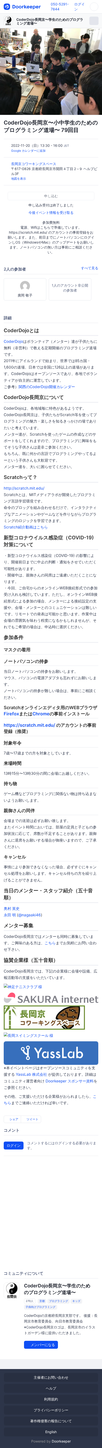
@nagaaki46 (29, 915)
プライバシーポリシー (51, 1410)
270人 (29, 1301)
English (51, 1432)
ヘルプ (51, 1388)
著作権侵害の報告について (51, 1421)
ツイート (32, 1119)
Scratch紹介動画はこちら (26, 527)
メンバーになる (42, 1345)
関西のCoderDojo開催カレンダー (47, 386)
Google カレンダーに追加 (28, 150)
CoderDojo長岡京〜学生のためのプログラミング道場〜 (49, 21)
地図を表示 (18, 178)
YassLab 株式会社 (31, 1074)
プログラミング (58, 1301)
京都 (42, 1301)
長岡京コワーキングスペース (34, 164)
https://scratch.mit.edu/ (29, 725)
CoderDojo (13, 341)
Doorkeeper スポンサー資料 (70, 1081)
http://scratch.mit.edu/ (24, 488)
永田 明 (10, 915)
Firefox (11, 713)
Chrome (41, 713)
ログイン (14, 1145)
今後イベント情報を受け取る (51, 212)
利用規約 (51, 1399)
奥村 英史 (12, 908)
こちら (50, 943)
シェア (13, 1119)
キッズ (76, 1301)
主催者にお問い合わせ (51, 1377)
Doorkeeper (61, 1441)
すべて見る (89, 268)
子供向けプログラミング (40, 1307)
